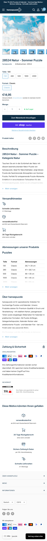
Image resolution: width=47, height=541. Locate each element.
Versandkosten (17, 98)
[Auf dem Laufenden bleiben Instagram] (8, 513)
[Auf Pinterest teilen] (34, 138)
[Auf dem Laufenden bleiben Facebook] (3, 513)
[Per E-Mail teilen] (43, 138)
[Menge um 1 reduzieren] (4, 109)
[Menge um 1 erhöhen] (19, 109)
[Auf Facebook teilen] (30, 138)
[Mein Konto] (38, 10)
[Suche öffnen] (34, 10)
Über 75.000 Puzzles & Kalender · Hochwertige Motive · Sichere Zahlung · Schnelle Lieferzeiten (23, 3)
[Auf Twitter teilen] (38, 138)
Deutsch (6, 502)
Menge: (5, 104)
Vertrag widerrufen (35, 536)
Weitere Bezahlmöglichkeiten (23, 130)
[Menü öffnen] (3, 10)
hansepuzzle (7, 64)
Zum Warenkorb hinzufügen (23, 118)
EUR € (19, 502)
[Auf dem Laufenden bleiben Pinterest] (12, 513)
